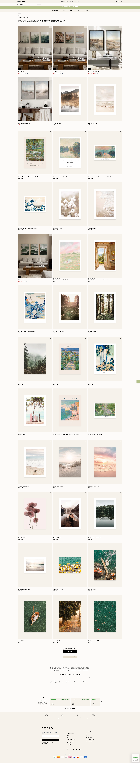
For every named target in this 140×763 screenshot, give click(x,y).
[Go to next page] (76, 657)
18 (74, 656)
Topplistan (28, 4)
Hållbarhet (69, 737)
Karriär (68, 735)
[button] (135, 758)
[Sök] (116, 4)
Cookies (87, 735)
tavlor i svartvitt (77, 667)
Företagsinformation (70, 733)
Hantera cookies (89, 741)
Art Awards (69, 744)
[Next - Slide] (102, 702)
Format (71, 10)
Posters (39, 4)
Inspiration (75, 4)
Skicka (50, 739)
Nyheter (34, 4)
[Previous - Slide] (49, 702)
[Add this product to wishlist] (50, 27)
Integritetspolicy (89, 737)
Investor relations (70, 729)
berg (84, 669)
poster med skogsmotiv (70, 680)
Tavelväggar (68, 4)
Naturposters (28, 13)
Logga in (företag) (70, 746)
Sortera (86, 10)
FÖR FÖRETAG (81, 4)
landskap (57, 670)
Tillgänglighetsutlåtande (71, 739)
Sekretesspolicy (44, 743)
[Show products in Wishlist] (119, 4)
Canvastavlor (45, 4)
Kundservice (88, 729)
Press (68, 731)
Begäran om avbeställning (90, 739)
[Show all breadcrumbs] (19, 13)
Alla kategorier (55, 10)
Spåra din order (88, 731)
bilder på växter (80, 669)
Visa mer (70, 651)
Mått (78, 10)
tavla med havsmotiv (55, 680)
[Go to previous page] (64, 657)
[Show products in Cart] (121, 4)
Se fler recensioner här (70, 708)
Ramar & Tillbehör (54, 4)
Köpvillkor (87, 733)
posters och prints (58, 667)
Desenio (73, 759)
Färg (64, 10)
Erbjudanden (62, 4)
